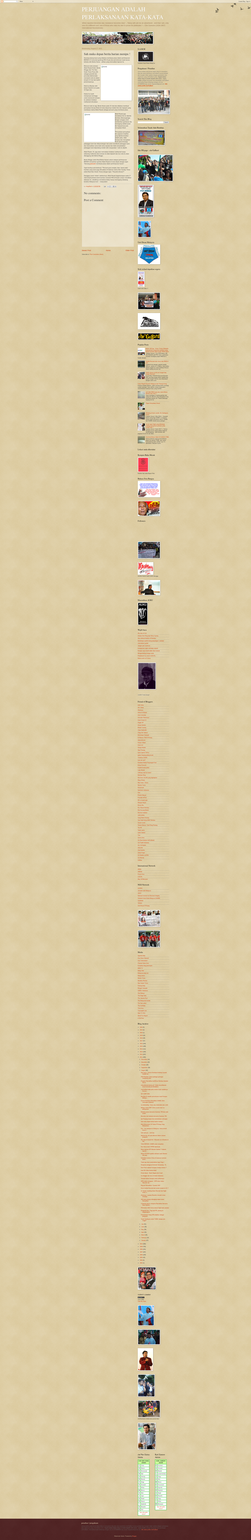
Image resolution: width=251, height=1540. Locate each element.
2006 (141, 1255)
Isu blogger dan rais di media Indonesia (152, 1176)
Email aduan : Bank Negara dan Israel (151, 1173)
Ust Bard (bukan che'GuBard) (146, 840)
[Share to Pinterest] (115, 186)
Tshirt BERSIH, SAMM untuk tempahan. (152, 1144)
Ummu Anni (141, 837)
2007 (141, 1252)
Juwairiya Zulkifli (142, 757)
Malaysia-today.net (143, 973)
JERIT (139, 893)
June (142, 1226)
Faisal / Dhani (142, 742)
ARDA (139, 869)
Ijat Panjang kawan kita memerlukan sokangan (154, 1119)
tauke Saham (141, 832)
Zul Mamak (141, 857)
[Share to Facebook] (114, 186)
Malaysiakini (141, 975)
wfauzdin (140, 847)
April (142, 1232)
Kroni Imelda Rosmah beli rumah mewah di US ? (154, 1188)
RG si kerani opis (143, 800)
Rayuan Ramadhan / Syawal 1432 (150, 1185)
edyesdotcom (141, 740)
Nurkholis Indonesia (143, 790)
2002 (141, 1263)
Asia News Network (143, 958)
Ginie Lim (140, 745)
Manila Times (141, 978)
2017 (141, 1041)
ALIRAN (140, 888)
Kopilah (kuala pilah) (143, 767)
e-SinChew (141, 1018)
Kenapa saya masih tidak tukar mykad (149, 651)
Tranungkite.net (142, 1010)
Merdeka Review (142, 980)
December (144, 1059)
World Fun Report (143, 1015)
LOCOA (140, 876)
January (143, 1240)
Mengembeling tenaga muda (146, 653)
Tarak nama (141, 830)
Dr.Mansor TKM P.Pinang (145, 737)
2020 (141, 1032)
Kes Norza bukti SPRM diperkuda (150, 1146)
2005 (141, 1257)
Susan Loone (141, 822)
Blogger (134, 1536)
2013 (141, 1051)
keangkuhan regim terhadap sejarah (148, 648)
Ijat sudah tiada (145, 1093)
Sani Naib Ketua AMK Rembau (146, 820)
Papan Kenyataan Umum (153, 403)
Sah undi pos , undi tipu (147, 1133)
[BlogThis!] (110, 186)
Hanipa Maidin (142, 747)
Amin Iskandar (142, 715)
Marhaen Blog (142, 775)
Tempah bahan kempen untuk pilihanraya (152, 1178)
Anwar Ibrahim (142, 725)
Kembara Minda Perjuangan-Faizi (147, 762)
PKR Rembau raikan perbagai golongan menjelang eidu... (152, 1077)
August (143, 1070)
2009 (141, 1246)
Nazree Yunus (142, 785)
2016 (141, 1043)
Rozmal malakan (142, 812)
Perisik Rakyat (142, 795)
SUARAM (140, 900)
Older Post (130, 250)
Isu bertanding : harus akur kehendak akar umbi (154, 1105)
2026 (141, 1027)
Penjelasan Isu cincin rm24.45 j (147, 656)
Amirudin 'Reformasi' (143, 717)
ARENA (140, 871)
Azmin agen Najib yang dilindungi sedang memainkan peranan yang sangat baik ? (155, 425)
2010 (141, 1244)
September (144, 1067)
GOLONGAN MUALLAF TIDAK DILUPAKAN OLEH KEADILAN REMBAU (153, 1086)
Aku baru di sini (142, 633)
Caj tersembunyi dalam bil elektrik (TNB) (157, 437)
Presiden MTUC (142, 797)
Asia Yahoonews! (143, 960)
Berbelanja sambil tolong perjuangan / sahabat (151, 641)
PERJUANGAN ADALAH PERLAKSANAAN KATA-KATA (122, 13)
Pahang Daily (141, 985)
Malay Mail (141, 970)
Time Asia (140, 1008)
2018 (141, 1038)
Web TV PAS (141, 1013)
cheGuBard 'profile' (143, 643)
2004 (141, 1260)
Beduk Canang (142, 727)
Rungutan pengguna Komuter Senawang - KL (153, 1165)
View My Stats (142, 1301)
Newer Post (86, 250)
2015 (141, 1046)
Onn (139, 792)
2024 (141, 1030)
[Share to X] (112, 186)
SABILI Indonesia (143, 990)
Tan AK (140, 827)
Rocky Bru (141, 805)
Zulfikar (140, 860)
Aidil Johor (141, 705)
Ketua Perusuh (142, 765)
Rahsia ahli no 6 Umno (144, 658)
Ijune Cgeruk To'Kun (143, 752)
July (142, 1224)
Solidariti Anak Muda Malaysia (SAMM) (149, 898)
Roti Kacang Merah (143, 810)
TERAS (140, 903)
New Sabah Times (143, 983)
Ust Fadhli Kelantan (143, 842)
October (143, 1065)
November (144, 1062)
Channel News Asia (143, 963)
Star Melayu (141, 993)
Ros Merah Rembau (143, 807)
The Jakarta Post (143, 998)
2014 (141, 1049)
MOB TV (140, 968)
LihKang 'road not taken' (144, 772)
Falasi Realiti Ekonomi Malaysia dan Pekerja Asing (152, 384)
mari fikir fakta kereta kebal (148, 1170)
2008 (141, 1249)
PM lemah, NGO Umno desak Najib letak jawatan (155, 1208)
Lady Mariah (141, 770)
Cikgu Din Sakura (143, 732)
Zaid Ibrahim (141, 850)
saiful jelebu (141, 815)
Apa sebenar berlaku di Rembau (147, 638)
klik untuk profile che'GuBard (149, 1529)
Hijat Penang (141, 750)
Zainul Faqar (141, 852)
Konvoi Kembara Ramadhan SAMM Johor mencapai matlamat (153, 1101)
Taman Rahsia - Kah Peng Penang (147, 825)
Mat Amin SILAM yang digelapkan (147, 777)
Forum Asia (141, 874)
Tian (139, 835)
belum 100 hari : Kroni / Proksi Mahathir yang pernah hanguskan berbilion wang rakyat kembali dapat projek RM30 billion (157, 350)
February (144, 1237)
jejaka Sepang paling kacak (145, 755)
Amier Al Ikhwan (142, 712)
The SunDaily (141, 1005)
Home (108, 250)
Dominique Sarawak (143, 735)
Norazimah (141, 787)
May (142, 1229)
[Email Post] (104, 186)
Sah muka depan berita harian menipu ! (152, 1121)
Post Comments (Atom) (96, 254)
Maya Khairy (141, 780)
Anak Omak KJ (142, 720)
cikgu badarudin (142, 730)
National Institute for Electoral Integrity (149, 895)
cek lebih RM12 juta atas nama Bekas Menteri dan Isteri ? (156, 392)
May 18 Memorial (143, 879)
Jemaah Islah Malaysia (144, 890)
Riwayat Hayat (142, 802)
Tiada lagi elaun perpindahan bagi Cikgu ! (152, 1162)
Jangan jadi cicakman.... (145, 645)
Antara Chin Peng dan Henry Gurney (148, 636)
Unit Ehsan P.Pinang (143, 905)
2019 (141, 1035)
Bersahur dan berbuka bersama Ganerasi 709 (154, 1116)
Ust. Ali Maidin (142, 845)
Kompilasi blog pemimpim (145, 965)
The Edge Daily (142, 995)
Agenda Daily (141, 955)
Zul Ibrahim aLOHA (143, 855)
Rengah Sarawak (142, 988)
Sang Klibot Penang (143, 817)
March (143, 1235)
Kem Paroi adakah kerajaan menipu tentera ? (153, 1167)
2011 (141, 1057)
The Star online (142, 1003)
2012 (141, 1054)
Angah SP (141, 722)
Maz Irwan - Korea (143, 782)
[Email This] (108, 186)
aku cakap (141, 707)
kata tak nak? (142, 760)
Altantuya (140, 710)
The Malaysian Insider (144, 1000)
